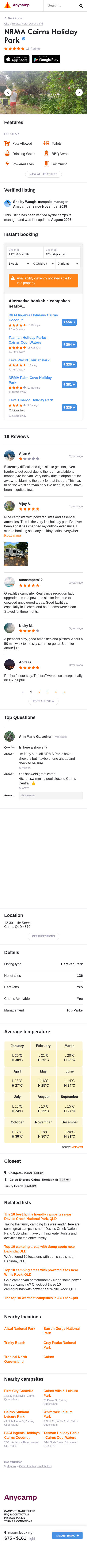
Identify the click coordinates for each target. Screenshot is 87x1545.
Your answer (28, 795)
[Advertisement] (43, 858)
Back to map (15, 18)
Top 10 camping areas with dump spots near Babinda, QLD (39, 1249)
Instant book (65, 1535)
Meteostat (77, 1147)
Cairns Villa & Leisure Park (61, 1393)
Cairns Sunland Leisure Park (16, 1414)
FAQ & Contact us (16, 1514)
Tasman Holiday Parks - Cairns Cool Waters (61, 1435)
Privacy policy (14, 1517)
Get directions (43, 936)
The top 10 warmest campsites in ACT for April (41, 1298)
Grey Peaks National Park (60, 1345)
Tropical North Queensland (27, 23)
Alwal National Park (19, 1328)
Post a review (43, 701)
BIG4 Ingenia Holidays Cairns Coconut (22, 1435)
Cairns (49, 1357)
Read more (12, 535)
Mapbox (11, 1466)
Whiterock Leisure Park (58, 1414)
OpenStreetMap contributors (35, 1466)
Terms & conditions (18, 1521)
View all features (43, 174)
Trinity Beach (14, 1343)
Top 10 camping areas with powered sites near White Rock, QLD (41, 1272)
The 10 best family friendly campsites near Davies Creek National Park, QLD (37, 1217)
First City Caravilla (18, 1391)
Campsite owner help (19, 1511)
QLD (7, 23)
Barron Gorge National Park (62, 1331)
